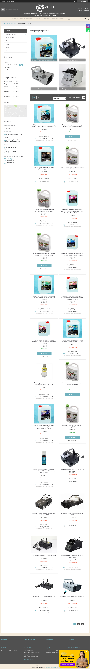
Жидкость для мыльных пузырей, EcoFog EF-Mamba (72, 383)
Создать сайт (5, 1)
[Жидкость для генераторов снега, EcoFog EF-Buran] (72, 414)
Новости (8, 41)
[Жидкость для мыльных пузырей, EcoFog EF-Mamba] (72, 371)
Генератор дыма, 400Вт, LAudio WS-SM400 (44, 555)
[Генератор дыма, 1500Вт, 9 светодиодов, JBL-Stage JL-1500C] (44, 501)
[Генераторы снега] (44, 77)
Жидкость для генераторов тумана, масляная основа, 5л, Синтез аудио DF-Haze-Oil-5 (44, 297)
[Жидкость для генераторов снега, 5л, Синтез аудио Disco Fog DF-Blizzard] (72, 242)
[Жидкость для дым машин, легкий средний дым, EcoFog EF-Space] (44, 198)
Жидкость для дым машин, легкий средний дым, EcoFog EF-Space (43, 210)
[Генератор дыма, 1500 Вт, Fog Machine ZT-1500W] (72, 585)
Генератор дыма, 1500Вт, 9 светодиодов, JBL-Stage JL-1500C (44, 514)
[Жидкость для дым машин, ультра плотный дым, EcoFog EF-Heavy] (72, 113)
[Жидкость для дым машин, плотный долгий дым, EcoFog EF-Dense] (44, 242)
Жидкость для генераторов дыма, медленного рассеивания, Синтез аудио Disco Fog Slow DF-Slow (44, 426)
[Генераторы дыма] (72, 48)
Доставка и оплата (58, 19)
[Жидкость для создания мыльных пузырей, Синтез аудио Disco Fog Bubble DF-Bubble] (44, 328)
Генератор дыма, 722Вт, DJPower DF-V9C (72, 469)
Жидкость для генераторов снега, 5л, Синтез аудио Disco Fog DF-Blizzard (72, 254)
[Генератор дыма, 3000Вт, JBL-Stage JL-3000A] (72, 501)
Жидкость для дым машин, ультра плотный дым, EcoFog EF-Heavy (72, 125)
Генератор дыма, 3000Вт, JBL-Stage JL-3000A (72, 514)
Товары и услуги (26, 19)
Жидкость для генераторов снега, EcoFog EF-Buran (72, 426)
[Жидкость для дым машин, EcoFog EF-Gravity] (72, 156)
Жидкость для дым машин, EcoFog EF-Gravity (72, 168)
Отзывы (8, 47)
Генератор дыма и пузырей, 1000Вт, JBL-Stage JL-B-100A (72, 556)
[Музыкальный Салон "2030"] (45, 7)
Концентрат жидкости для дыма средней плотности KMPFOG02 (44, 383)
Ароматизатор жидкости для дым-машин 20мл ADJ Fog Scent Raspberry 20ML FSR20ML (44, 470)
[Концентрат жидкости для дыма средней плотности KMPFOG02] (44, 371)
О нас (38, 19)
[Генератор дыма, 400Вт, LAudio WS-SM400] (44, 544)
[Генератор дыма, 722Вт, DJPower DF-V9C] (72, 457)
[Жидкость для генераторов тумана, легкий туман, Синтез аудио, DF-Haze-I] (72, 328)
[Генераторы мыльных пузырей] (72, 77)
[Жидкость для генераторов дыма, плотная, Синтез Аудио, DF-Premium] (44, 156)
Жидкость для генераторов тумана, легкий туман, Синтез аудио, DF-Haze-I (72, 340)
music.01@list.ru (10, 159)
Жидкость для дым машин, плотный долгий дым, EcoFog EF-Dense (44, 254)
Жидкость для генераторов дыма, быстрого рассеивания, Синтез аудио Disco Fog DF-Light (72, 297)
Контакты (46, 19)
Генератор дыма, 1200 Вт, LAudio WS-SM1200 (44, 597)
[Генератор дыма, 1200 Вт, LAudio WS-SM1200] (44, 585)
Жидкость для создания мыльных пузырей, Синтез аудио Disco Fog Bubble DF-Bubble (44, 341)
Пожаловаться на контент (52, 667)
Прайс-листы (10, 37)
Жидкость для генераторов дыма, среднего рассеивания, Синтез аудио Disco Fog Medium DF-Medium (72, 211)
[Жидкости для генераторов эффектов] (44, 48)
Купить (73, 137)
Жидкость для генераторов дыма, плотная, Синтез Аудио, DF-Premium (44, 168)
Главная (15, 19)
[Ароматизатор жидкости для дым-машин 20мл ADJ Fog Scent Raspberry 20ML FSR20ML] (44, 457)
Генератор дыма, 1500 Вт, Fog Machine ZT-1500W (72, 597)
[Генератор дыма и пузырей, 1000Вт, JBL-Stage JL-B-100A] (72, 544)
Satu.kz (52, 665)
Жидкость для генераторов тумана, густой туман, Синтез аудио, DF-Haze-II (44, 125)
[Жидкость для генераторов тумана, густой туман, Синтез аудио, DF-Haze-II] (44, 113)
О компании (50, 643)
